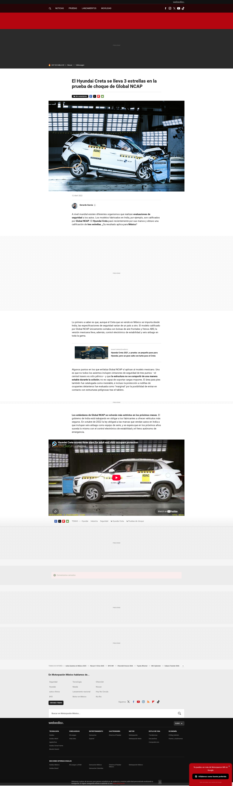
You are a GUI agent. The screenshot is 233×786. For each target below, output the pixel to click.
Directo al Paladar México (115, 766)
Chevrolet (100, 682)
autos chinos (54, 692)
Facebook (165, 8)
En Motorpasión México (119, 349)
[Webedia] (178, 1)
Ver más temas (56, 703)
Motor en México (79, 697)
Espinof (91, 739)
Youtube (178, 8)
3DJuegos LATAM (75, 765)
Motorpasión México (136, 765)
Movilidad (106, 8)
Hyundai (85, 521)
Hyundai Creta (118, 521)
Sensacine (92, 735)
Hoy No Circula (102, 692)
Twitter (174, 8)
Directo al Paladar (115, 735)
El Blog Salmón (174, 735)
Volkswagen (80, 65)
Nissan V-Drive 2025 (97, 666)
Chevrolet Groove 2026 (125, 666)
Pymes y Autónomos (176, 739)
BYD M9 (111, 666)
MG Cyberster (156, 666)
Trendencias (153, 735)
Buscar (179, 713)
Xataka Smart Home (56, 746)
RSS (148, 701)
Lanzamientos (89, 8)
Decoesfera (153, 739)
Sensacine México (95, 765)
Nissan (69, 65)
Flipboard (98, 96)
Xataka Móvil (53, 739)
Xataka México (54, 765)
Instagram (169, 8)
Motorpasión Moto (135, 739)
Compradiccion (154, 742)
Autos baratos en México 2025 (76, 666)
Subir (177, 723)
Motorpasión (133, 735)
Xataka (51, 735)
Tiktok (183, 8)
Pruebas (73, 8)
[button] (87, 205)
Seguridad (104, 521)
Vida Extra (72, 739)
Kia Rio (99, 697)
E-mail (102, 96)
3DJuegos (72, 735)
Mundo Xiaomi (54, 749)
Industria (94, 521)
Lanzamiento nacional (81, 692)
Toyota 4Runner (142, 666)
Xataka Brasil (53, 768)
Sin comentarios (81, 96)
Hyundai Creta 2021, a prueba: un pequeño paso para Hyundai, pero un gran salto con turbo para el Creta (134, 354)
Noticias (59, 8)
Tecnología (77, 682)
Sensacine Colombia (96, 768)
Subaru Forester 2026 (172, 666)
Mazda (75, 687)
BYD (51, 697)
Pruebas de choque (136, 521)
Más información (119, 783)
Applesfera (53, 742)
